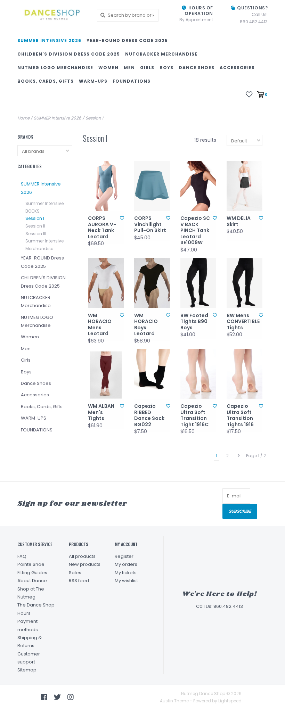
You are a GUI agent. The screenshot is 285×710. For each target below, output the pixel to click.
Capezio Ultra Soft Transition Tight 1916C (194, 415)
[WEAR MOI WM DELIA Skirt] (244, 186)
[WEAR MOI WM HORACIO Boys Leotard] (152, 283)
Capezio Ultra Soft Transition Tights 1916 (240, 415)
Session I (94, 118)
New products (84, 564)
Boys (166, 68)
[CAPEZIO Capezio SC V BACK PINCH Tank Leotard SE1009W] (198, 186)
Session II (35, 226)
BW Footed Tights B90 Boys (194, 322)
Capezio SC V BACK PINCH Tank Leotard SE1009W (195, 230)
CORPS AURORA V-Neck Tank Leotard (102, 227)
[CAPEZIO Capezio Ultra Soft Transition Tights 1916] (244, 374)
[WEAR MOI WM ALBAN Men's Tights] (106, 374)
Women (108, 68)
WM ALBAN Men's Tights (101, 412)
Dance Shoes (196, 68)
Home (23, 118)
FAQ (21, 556)
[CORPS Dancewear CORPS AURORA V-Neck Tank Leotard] (106, 186)
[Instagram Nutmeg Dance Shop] (70, 697)
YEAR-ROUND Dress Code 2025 (127, 40)
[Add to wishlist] (122, 218)
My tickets (126, 572)
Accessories (237, 68)
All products (82, 556)
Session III (35, 234)
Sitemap (26, 670)
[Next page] (239, 455)
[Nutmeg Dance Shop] (52, 15)
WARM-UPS (93, 81)
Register (124, 556)
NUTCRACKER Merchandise (161, 54)
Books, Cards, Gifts (45, 81)
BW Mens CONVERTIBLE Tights (243, 322)
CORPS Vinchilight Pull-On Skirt (150, 224)
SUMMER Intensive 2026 (49, 40)
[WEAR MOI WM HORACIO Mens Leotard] (106, 283)
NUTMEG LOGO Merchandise (55, 68)
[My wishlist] (249, 94)
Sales (75, 572)
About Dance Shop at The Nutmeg (32, 588)
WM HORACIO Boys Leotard (146, 325)
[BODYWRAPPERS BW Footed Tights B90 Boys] (198, 283)
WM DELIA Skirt (239, 221)
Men (129, 68)
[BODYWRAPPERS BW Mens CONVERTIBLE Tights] (244, 283)
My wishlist (126, 580)
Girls (147, 68)
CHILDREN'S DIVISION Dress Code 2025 (68, 54)
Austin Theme (174, 701)
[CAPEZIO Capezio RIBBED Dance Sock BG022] (152, 374)
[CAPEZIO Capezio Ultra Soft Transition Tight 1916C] (198, 374)
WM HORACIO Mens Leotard (100, 325)
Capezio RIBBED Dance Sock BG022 (149, 415)
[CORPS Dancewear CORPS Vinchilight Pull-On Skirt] (152, 186)
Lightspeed (230, 701)
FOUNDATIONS (131, 81)
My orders (126, 564)
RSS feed (79, 580)
